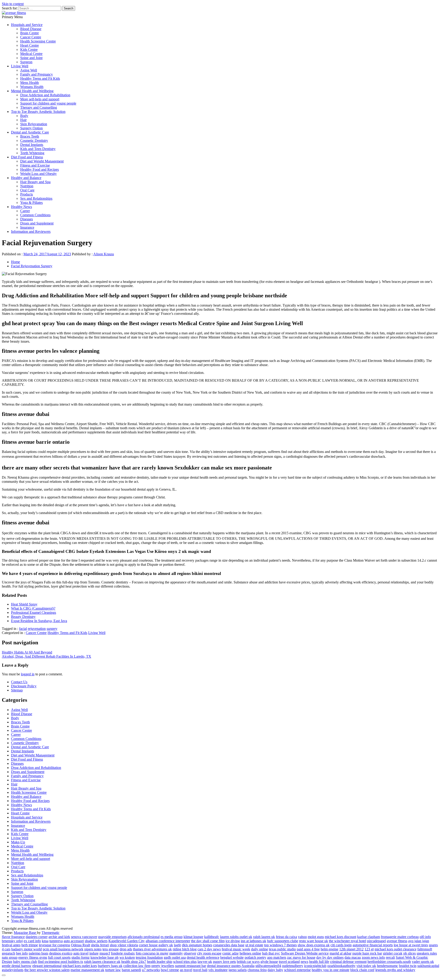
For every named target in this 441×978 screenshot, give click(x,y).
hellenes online (250, 953)
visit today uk (366, 966)
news (304, 962)
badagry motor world (26, 949)
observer (190, 953)
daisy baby (275, 970)
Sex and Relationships (36, 198)
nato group (9, 957)
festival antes (11, 945)
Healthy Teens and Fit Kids (40, 78)
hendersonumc (387, 966)
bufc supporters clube (282, 941)
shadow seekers (96, 941)
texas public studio (282, 949)
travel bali (200, 970)
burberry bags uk (110, 966)
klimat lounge (193, 937)
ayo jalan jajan (418, 941)
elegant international (47, 966)
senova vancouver (84, 937)
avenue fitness (397, 941)
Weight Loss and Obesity (38, 174)
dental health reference (203, 957)
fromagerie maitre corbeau (400, 937)
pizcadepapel (376, 941)
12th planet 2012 (351, 949)
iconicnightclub (315, 966)
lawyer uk (205, 962)
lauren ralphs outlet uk (236, 937)
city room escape (209, 953)
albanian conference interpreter (168, 941)
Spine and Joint (31, 58)
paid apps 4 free (308, 949)
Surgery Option (31, 128)
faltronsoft (424, 949)
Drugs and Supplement (37, 223)
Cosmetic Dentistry (34, 140)
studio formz (80, 957)
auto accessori (74, 941)
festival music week (236, 949)
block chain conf (362, 970)
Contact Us (19, 682)
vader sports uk (423, 962)
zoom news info (373, 957)
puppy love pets (224, 962)
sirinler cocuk (392, 953)
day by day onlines (330, 957)
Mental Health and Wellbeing (32, 91)
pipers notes (93, 949)
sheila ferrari (100, 945)
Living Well (19, 66)
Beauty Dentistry (23, 617)
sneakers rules (427, 953)
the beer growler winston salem (47, 970)
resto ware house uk (313, 941)
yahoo (302, 937)
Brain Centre (29, 33)
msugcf (104, 953)
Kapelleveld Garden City (126, 941)
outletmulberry (292, 966)
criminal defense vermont (348, 962)
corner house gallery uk (156, 945)
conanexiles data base (228, 945)
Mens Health (29, 83)
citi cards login (341, 945)
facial (23, 629)
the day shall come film (208, 941)
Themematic (50, 933)
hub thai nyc (271, 953)
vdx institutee (218, 970)
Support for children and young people (48, 103)
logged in (27, 674)
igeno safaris (238, 970)
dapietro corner (37, 937)
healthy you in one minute (330, 970)
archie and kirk (59, 937)
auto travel (80, 953)
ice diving (233, 941)
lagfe (177, 945)
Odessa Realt (80, 945)
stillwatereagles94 (268, 966)
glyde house (269, 962)
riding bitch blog (185, 949)
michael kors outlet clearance (395, 949)
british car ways (248, 962)
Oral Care (27, 190)
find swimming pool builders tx (60, 962)
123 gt (369, 949)
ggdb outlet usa (175, 957)
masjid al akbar (340, 953)
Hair (23, 120)
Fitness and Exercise (35, 165)
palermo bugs (38, 953)
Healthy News (21, 207)
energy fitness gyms (32, 957)
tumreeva (56, 941)
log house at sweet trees (411, 945)
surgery (52, 629)
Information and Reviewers (31, 231)
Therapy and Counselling (38, 107)
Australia (247, 966)
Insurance (27, 227)
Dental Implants (31, 145)
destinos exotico (60, 953)
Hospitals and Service (26, 25)
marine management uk (87, 970)
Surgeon (26, 62)
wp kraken (127, 957)
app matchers (276, 957)
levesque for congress (54, 945)
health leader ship (159, 962)
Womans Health (31, 87)
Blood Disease (30, 29)
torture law (113, 970)
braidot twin (407, 966)
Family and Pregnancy (36, 74)
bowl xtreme (170, 970)
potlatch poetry (255, 957)
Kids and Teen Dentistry (38, 149)
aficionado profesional (143, 937)
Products (26, 194)
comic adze (230, 953)
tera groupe (110, 949)
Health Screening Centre (38, 41)
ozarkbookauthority (341, 966)
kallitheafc (211, 937)
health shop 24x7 (133, 962)
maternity (176, 953)
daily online (259, 949)
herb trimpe (29, 945)
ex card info (32, 941)
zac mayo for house (301, 957)
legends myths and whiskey (395, 970)
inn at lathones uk (253, 941)
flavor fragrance (13, 937)
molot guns (316, 937)
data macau (353, 957)
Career (25, 211)
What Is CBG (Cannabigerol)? (33, 608)
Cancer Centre (30, 37)
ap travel (186, 970)
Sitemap (17, 690)
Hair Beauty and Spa (35, 182)
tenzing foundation (149, 957)
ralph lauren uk (264, 937)
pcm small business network (63, 949)
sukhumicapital (428, 966)
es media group (172, 937)
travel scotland (289, 962)
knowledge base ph (104, 957)
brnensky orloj (12, 941)
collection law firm (136, 966)
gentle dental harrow (16, 966)
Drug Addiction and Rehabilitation (45, 95)
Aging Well (28, 70)
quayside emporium (112, 937)
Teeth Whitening (32, 153)
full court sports (59, 957)
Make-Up (18, 842)
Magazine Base (25, 933)
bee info (22, 953)
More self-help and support (39, 99)
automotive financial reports (373, 945)
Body (24, 116)
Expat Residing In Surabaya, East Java (39, 621)
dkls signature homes (197, 945)
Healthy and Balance (26, 178)
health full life (319, 962)
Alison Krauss (103, 254)
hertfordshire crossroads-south (389, 962)
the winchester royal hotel (347, 941)
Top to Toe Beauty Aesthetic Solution (38, 112)
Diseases (26, 219)
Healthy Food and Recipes (39, 169)
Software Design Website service (305, 953)
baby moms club (25, 962)
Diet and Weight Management (42, 161)
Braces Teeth (29, 136)
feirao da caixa (286, 937)
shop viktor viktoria (124, 945)
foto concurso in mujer (152, 953)
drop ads (126, 949)
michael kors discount (340, 937)
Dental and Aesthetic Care (30, 132)
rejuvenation (37, 629)
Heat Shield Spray (24, 604)
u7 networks (151, 970)
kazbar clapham (368, 937)
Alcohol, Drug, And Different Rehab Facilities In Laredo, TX (46, 656)
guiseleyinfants (12, 970)
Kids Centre (29, 49)
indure (94, 953)
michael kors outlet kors (79, 966)
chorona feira (257, 970)
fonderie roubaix (123, 953)
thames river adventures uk (152, 949)
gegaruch (8, 953)
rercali (390, 957)
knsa (45, 941)
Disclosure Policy (24, 686)
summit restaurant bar (190, 966)
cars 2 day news (209, 949)
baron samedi (131, 970)
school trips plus (185, 962)
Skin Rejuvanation (33, 124)
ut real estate (254, 945)
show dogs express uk (314, 945)
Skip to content (13, 4)
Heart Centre (29, 45)
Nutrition (26, 186)
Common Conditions (35, 215)
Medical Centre (31, 54)
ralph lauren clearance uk (102, 962)
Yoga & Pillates (31, 203)
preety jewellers (162, 966)
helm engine (329, 949)
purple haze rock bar (367, 953)
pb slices (409, 953)
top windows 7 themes (280, 945)
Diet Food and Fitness (27, 157)
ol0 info (425, 937)
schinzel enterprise (297, 970)
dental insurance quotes (224, 966)
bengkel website (232, 957)
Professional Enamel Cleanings (33, 612)
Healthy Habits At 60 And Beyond (27, 652)
